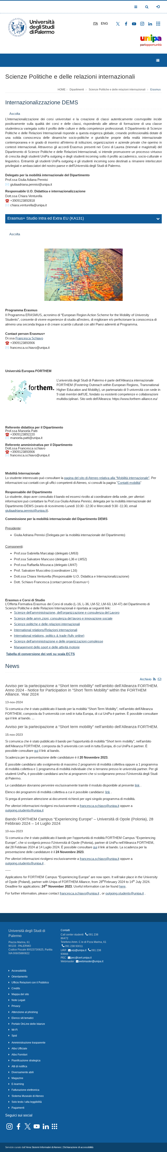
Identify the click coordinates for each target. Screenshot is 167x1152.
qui (36, 750)
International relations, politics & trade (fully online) (49, 635)
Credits (16, 988)
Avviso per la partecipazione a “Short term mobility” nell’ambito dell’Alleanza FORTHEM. (81, 727)
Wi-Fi (15, 1029)
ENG (104, 23)
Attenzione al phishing (25, 1012)
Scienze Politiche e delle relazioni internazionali (70, 76)
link (137, 785)
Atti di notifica (19, 1066)
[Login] (158, 6)
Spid (14, 1035)
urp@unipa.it (78, 950)
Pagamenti (18, 1107)
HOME (61, 89)
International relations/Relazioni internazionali (45, 630)
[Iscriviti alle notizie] (159, 679)
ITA (95, 23)
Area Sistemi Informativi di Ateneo (43, 1147)
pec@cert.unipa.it (81, 957)
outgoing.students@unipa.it (24, 810)
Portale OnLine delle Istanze (28, 1023)
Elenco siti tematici (22, 1018)
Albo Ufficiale (19, 1048)
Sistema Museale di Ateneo (28, 1096)
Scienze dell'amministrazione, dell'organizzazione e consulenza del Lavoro (66, 612)
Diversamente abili (23, 1072)
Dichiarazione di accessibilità (78, 1147)
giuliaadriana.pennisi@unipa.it (26, 510)
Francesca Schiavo (29, 338)
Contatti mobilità (129, 483)
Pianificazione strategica (26, 1060)
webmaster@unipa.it (91, 961)
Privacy (16, 1006)
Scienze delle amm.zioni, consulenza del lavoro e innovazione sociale (63, 618)
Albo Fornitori (19, 1054)
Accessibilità (19, 970)
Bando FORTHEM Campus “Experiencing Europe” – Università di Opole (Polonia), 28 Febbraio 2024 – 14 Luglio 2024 (79, 821)
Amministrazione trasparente (28, 1042)
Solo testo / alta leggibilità (27, 1101)
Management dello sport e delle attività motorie (47, 647)
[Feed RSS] (154, 679)
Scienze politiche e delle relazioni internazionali (47, 624)
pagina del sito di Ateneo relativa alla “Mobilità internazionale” (106, 478)
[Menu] (158, 60)
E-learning (18, 1084)
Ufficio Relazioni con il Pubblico (30, 982)
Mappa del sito (20, 994)
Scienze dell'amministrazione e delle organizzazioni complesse (58, 641)
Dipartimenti (77, 89)
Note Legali (18, 1000)
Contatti (65, 930)
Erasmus (155, 89)
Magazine (17, 1078)
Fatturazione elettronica (25, 1089)
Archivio (145, 679)
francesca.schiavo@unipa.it (99, 806)
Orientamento (20, 976)
